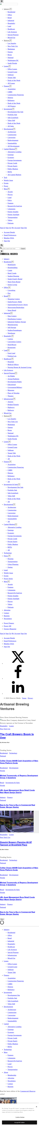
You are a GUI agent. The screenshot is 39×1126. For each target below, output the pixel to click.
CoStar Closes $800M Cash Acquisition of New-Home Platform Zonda (19, 761)
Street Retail (12, 310)
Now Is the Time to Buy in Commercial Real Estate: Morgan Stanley (17, 806)
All (9, 459)
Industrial (11, 20)
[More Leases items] (9, 66)
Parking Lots (12, 356)
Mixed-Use (11, 37)
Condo (10, 270)
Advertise (7, 610)
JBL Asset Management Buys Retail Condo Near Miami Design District (17, 791)
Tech (5, 177)
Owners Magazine (10, 629)
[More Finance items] (10, 86)
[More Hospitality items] (12, 336)
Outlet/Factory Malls (15, 302)
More (5, 189)
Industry (6, 259)
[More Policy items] (9, 556)
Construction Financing (16, 95)
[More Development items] (14, 129)
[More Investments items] (13, 109)
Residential (11, 12)
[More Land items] (8, 350)
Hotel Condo (12, 273)
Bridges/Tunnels (13, 404)
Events (6, 183)
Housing (10, 559)
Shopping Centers (14, 299)
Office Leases (12, 69)
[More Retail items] (9, 296)
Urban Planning (13, 564)
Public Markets (13, 169)
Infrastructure (8, 399)
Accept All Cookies (19, 1122)
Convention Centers (14, 342)
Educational (12, 384)
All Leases (11, 83)
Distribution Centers (14, 319)
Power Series (8, 579)
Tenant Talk (12, 77)
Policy (10, 200)
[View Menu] (1, 1)
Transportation (13, 217)
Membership (12, 1075)
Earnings (11, 155)
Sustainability (12, 143)
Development (8, 129)
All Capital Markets (14, 175)
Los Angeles (12, 43)
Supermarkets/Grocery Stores (18, 305)
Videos (10, 220)
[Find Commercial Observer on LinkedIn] (18, 694)
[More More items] (8, 189)
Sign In (2, 228)
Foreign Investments (15, 160)
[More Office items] (9, 287)
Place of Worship (13, 393)
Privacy (30, 698)
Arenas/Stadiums (13, 379)
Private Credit (12, 163)
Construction (12, 135)
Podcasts (11, 223)
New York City (13, 46)
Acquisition (12, 89)
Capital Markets (9, 149)
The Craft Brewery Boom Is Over (17, 735)
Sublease (11, 75)
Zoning (10, 567)
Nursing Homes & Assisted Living (19, 367)
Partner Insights (13, 212)
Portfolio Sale (12, 115)
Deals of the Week (14, 80)
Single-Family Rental (15, 279)
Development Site (14, 995)
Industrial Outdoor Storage (17, 322)
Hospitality (11, 23)
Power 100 (7, 626)
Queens (10, 52)
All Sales (11, 126)
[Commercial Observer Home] (9, 4)
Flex (9, 293)
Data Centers (12, 316)
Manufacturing (13, 325)
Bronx (10, 55)
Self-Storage (12, 327)
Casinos (10, 339)
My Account (16, 228)
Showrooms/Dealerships (16, 307)
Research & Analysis (15, 206)
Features (10, 203)
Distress (10, 98)
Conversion (11, 137)
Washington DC (13, 60)
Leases (6, 66)
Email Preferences (10, 235)
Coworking (11, 290)
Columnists (11, 209)
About (6, 1072)
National (10, 57)
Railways (11, 410)
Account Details (9, 232)
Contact (6, 613)
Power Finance (9, 623)
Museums (11, 390)
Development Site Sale (15, 112)
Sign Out (24, 228)
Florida (2, 771)
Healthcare (11, 29)
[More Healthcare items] (12, 359)
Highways (11, 407)
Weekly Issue (8, 180)
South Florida (12, 63)
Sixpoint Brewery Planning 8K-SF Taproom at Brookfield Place (16, 843)
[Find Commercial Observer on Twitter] (18, 663)
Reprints (7, 616)
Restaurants (12, 347)
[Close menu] (1, 251)
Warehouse (11, 333)
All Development (13, 146)
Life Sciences (12, 32)
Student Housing (13, 276)
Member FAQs (9, 238)
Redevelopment (13, 140)
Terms (24, 698)
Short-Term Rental (14, 282)
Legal (9, 197)
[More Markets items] (10, 40)
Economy (11, 157)
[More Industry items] (10, 9)
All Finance (12, 106)
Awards (10, 192)
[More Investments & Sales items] (19, 484)
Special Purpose (13, 35)
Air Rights (11, 376)
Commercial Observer (27, 1091)
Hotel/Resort (12, 345)
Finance (6, 86)
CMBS (10, 92)
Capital (6, 1024)
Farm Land (11, 353)
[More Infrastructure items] (14, 399)
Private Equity (12, 166)
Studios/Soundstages (15, 330)
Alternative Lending (14, 152)
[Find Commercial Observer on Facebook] (18, 678)
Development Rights (15, 382)
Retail (10, 18)
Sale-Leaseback (13, 118)
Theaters (10, 396)
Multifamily (12, 265)
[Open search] (1, 245)
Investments (8, 109)
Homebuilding (12, 267)
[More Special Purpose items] (16, 373)
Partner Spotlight (13, 214)
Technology (8, 553)
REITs (10, 172)
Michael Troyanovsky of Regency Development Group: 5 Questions (19, 776)
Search (23, 248)
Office (10, 15)
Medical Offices (13, 364)
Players (10, 194)
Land (9, 26)
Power (6, 186)
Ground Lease (12, 72)
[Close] (36, 1107)
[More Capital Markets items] (16, 149)
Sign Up (8, 228)
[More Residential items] (12, 262)
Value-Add (11, 120)
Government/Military (15, 387)
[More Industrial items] (11, 313)
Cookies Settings (20, 1117)
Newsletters (8, 619)
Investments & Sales (11, 484)
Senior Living (12, 285)
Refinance (11, 100)
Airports (10, 402)
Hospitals (11, 362)
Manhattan (11, 49)
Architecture (12, 132)
